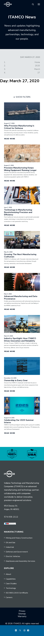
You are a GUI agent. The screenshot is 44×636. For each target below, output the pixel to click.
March (37, 69)
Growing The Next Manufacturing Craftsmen (20, 255)
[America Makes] (10, 524)
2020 (37, 65)
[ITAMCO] (8, 4)
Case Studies (11, 583)
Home (37, 62)
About (8, 574)
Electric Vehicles (13, 556)
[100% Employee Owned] (12, 454)
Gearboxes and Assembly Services (20, 561)
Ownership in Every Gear (16, 380)
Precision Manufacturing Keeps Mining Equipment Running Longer (20, 169)
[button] (39, 4)
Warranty (22, 616)
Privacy (22, 611)
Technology (11, 588)
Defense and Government (17, 551)
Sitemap (22, 613)
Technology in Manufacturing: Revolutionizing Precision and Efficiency (18, 212)
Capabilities (11, 579)
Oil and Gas (10, 542)
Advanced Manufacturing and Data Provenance (20, 297)
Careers (9, 597)
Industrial (10, 547)
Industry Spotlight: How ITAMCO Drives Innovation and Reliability (20, 339)
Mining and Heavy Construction (19, 538)
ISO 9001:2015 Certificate (17, 592)
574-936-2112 (11, 516)
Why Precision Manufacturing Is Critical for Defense (19, 127)
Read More (9, 139)
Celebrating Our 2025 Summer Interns (19, 421)
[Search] (32, 4)
